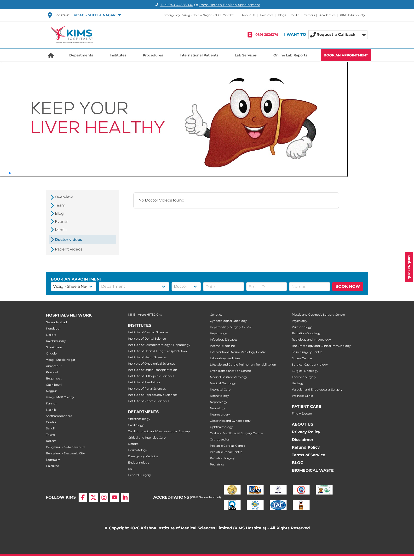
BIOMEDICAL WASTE (313, 470)
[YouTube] (114, 497)
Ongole (51, 353)
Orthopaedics (220, 439)
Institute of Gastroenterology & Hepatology (159, 345)
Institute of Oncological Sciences (151, 363)
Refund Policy (306, 447)
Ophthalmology (221, 427)
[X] (93, 497)
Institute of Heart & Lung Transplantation (157, 351)
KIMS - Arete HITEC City (145, 314)
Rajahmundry (56, 341)
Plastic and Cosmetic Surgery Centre (318, 314)
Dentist (133, 444)
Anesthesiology (139, 419)
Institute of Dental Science (147, 338)
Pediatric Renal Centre (226, 452)
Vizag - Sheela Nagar (60, 359)
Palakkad (52, 466)
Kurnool (52, 372)
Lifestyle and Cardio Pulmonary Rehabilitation (243, 364)
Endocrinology (138, 462)
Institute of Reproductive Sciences (152, 395)
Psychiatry (299, 321)
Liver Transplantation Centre (230, 371)
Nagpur (51, 391)
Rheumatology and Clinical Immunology (321, 346)
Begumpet (54, 378)
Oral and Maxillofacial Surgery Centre (236, 433)
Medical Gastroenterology (228, 377)
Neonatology (219, 395)
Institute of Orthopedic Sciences (151, 376)
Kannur (51, 403)
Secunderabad (56, 322)
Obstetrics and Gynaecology (230, 420)
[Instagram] (104, 497)
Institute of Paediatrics (144, 382)
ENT (131, 468)
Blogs (282, 15)
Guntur (51, 422)
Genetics (216, 314)
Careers (309, 15)
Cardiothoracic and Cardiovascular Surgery (159, 431)
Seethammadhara (59, 416)
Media (295, 15)
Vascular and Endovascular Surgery (317, 389)
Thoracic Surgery (304, 377)
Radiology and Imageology (311, 339)
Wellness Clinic (302, 395)
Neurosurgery (220, 414)
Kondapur (53, 328)
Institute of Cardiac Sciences (148, 332)
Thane (50, 434)
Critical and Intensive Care (147, 437)
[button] (97, 15)
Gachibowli (54, 384)
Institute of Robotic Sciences (148, 401)
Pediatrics (217, 464)
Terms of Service (308, 455)
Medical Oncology (223, 383)
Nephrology (218, 402)
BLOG (297, 462)
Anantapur (54, 366)
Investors (266, 15)
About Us (248, 15)
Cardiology (136, 425)
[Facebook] (83, 497)
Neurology (217, 408)
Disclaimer (302, 439)
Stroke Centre (302, 358)
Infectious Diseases (223, 339)
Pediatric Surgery (222, 458)
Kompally (53, 459)
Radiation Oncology (306, 333)
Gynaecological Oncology (228, 321)
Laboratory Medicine (225, 358)
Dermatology (137, 450)
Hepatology (218, 333)
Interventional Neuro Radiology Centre (238, 352)
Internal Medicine (222, 346)
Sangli (50, 428)
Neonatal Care (220, 389)
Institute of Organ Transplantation (152, 370)
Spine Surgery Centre (307, 352)
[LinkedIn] (125, 497)
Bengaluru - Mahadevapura (65, 447)
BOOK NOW (347, 286)
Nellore (51, 334)
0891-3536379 (224, 15)
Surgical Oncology (305, 371)
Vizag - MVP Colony (60, 397)
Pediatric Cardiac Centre (227, 445)
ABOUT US (302, 424)
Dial (176, 5)
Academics (327, 15)
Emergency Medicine (143, 456)
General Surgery (139, 475)
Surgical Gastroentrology (310, 364)
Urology (298, 383)
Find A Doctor (302, 413)
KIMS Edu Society (352, 15)
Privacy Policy (306, 432)
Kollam (51, 441)
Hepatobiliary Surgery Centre (231, 327)
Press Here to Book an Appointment (229, 5)
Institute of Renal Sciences (147, 388)
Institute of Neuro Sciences (147, 357)
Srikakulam (54, 347)
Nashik (51, 409)
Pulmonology (302, 327)
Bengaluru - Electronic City (65, 453)
